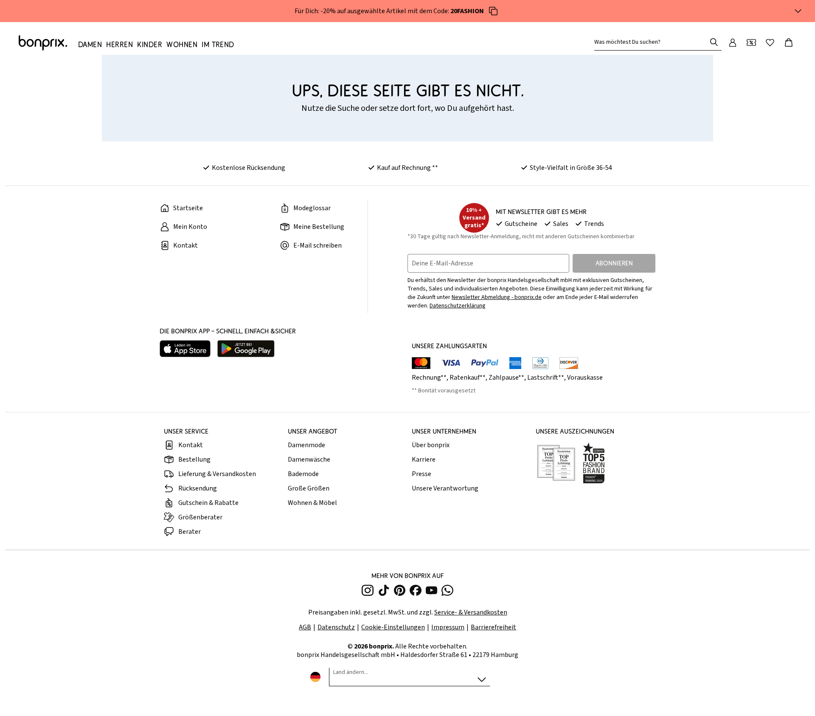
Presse (421, 474)
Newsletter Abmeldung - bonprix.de (497, 297)
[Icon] (493, 11)
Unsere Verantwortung (445, 488)
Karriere (424, 459)
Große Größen (308, 488)
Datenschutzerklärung (458, 306)
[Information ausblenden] (798, 11)
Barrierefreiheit (493, 627)
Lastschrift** (545, 377)
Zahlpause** (506, 377)
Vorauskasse (585, 377)
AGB (305, 627)
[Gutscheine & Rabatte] (751, 42)
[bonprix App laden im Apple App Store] (185, 348)
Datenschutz (336, 627)
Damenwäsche (309, 459)
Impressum (447, 627)
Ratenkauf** (468, 377)
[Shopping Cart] (788, 42)
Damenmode (306, 445)
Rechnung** (429, 377)
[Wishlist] (770, 42)
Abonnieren (614, 263)
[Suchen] (714, 42)
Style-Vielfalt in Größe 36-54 (571, 167)
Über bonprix (431, 445)
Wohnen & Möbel (312, 503)
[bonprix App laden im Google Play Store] (246, 348)
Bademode (303, 474)
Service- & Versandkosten (470, 612)
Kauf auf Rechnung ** (407, 167)
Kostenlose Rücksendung (248, 167)
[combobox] (652, 42)
